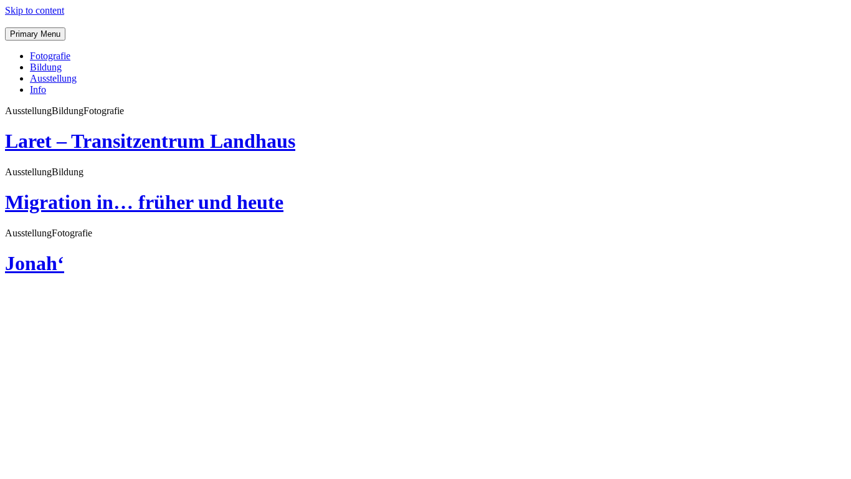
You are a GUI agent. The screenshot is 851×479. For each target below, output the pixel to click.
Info (38, 89)
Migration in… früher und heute (144, 202)
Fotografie (50, 56)
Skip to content (34, 10)
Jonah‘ (34, 263)
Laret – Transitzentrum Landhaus (150, 141)
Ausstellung (53, 78)
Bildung (46, 67)
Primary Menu (35, 34)
